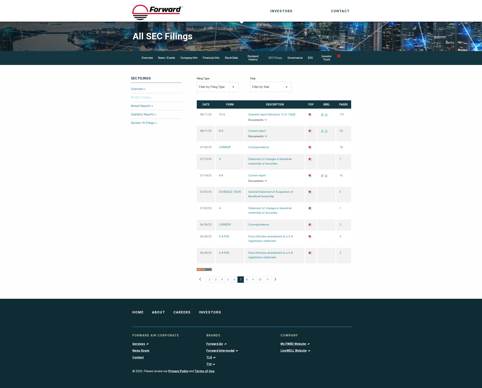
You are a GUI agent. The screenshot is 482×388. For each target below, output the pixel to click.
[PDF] (310, 114)
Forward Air (214, 343)
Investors (281, 11)
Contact (340, 11)
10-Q (222, 114)
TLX (209, 357)
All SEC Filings (140, 97)
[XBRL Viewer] (322, 114)
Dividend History (253, 58)
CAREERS (182, 312)
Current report (257, 131)
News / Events (166, 57)
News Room (140, 350)
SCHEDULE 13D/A (230, 192)
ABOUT (158, 312)
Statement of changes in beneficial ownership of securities (269, 161)
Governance (295, 57)
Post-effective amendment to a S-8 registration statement (270, 239)
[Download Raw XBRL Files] (326, 114)
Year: (253, 78)
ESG (310, 57)
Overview (147, 57)
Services (138, 343)
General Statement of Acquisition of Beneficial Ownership (270, 194)
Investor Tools (327, 58)
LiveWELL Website (294, 350)
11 (267, 279)
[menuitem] (281, 11)
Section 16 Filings (143, 123)
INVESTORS (210, 312)
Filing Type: (203, 78)
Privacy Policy (178, 371)
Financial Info (211, 57)
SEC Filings (275, 57)
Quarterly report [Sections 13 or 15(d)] (271, 114)
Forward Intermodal (220, 350)
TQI (208, 364)
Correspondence (258, 147)
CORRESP (225, 147)
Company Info (189, 57)
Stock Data (231, 57)
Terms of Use (204, 371)
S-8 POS (224, 236)
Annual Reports (141, 106)
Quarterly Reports (142, 114)
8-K (221, 131)
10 (260, 279)
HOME (138, 312)
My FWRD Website (293, 343)
